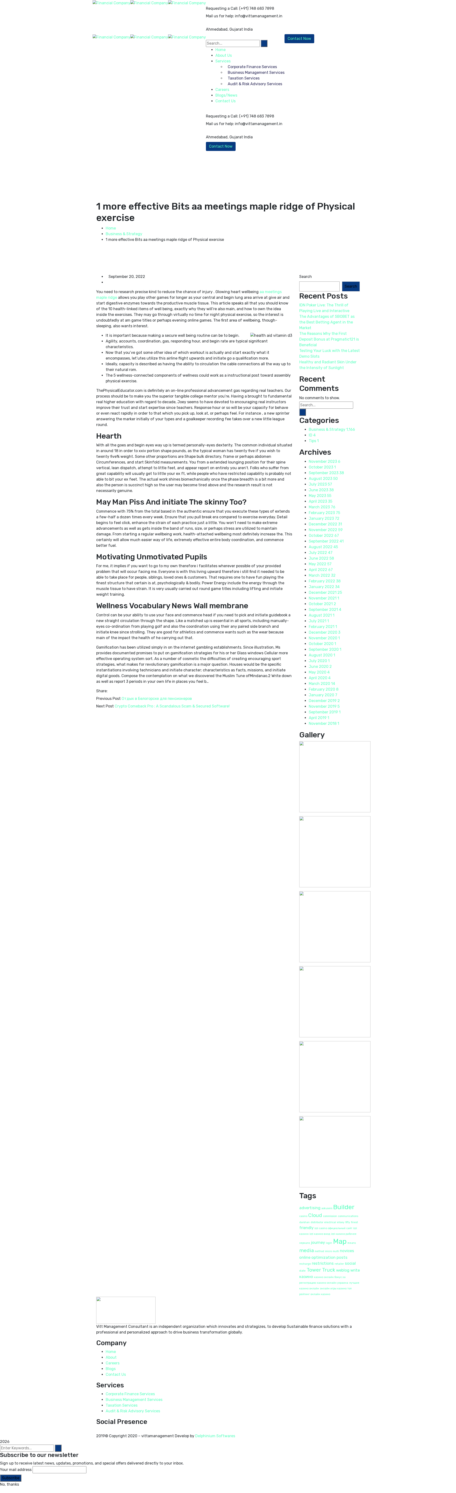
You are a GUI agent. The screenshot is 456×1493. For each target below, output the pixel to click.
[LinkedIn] (121, 691)
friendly (306, 1227)
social (350, 1263)
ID (312, 435)
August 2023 (323, 478)
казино (306, 1276)
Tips (314, 441)
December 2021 (325, 592)
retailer (339, 1263)
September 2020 (325, 649)
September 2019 (325, 712)
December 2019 (324, 700)
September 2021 (325, 609)
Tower (314, 1270)
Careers (112, 1363)
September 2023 (326, 473)
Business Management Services (134, 1399)
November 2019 (324, 706)
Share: (102, 691)
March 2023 (322, 507)
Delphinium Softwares (215, 1436)
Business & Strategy (124, 234)
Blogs (111, 1369)
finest (354, 1222)
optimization (323, 1257)
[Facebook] (110, 691)
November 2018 (324, 723)
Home (111, 228)
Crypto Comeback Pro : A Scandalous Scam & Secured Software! (172, 706)
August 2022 (323, 547)
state (302, 1270)
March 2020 (322, 683)
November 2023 (324, 461)
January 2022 (324, 587)
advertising (309, 1207)
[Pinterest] (117, 691)
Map (340, 1241)
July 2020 (319, 661)
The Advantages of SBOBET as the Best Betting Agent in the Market (327, 322)
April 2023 (320, 501)
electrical (330, 1222)
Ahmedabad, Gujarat (224, 29)
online (304, 1257)
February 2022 (325, 581)
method (319, 1251)
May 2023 (320, 495)
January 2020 (323, 695)
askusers (326, 1208)
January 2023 (324, 518)
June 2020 (320, 666)
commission (330, 1216)
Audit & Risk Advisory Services (133, 1411)
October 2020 (322, 643)
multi (336, 1251)
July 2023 (320, 484)
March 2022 (322, 575)
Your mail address (16, 1469)
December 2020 (324, 632)
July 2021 (319, 621)
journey (318, 1242)
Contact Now (221, 146)
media (306, 1250)
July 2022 (320, 552)
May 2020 (319, 672)
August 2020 (322, 655)
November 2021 (324, 598)
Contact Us (225, 101)
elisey (340, 1222)
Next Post (105, 706)
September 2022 (326, 541)
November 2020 (324, 638)
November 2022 (326, 530)
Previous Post (108, 698)
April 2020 (320, 678)
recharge (305, 1263)
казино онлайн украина (332, 1282)
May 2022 (320, 564)
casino (303, 1216)
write (355, 1270)
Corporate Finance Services (130, 1394)
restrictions (323, 1263)
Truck (328, 1270)
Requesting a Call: (222, 8)
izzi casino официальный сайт (333, 1228)
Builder (344, 1207)
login (329, 1243)
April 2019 (319, 718)
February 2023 (324, 512)
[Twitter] (113, 691)
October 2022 (324, 535)
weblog (342, 1270)
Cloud (315, 1215)
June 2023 (321, 490)
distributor (317, 1222)
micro (328, 1251)
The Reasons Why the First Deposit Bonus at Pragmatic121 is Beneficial (329, 339)
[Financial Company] (111, 2)
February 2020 (323, 689)
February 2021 (323, 626)
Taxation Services (122, 1405)
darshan (304, 1222)
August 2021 (321, 615)
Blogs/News (226, 95)
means (351, 1243)
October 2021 (322, 604)
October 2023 (322, 467)
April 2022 (321, 569)
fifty (347, 1222)
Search (305, 276)
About (111, 1357)
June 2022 (321, 558)
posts (342, 1257)
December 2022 (325, 524)
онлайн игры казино (333, 1288)
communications (348, 1216)
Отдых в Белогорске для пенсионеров (157, 698)
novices (347, 1250)
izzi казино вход (319, 1234)
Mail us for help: (220, 16)
